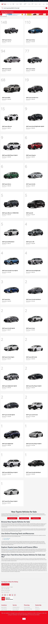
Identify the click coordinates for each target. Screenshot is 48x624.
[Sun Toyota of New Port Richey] (4, 4)
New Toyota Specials (12, 518)
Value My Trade (27, 610)
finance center (10, 549)
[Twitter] (7, 595)
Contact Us (6, 584)
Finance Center (27, 607)
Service (15, 605)
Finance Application (7, 538)
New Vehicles (4, 607)
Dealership (38, 605)
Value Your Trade (6, 539)
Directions (37, 610)
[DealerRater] (15, 595)
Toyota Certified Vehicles (6, 610)
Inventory (4, 605)
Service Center (15, 610)
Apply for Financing (24, 518)
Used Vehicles (4, 608)
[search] (47, 4)
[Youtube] (10, 595)
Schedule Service (16, 607)
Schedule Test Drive (36, 518)
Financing (26, 605)
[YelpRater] (12, 595)
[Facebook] (2, 595)
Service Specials (16, 608)
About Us (37, 607)
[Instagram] (5, 595)
